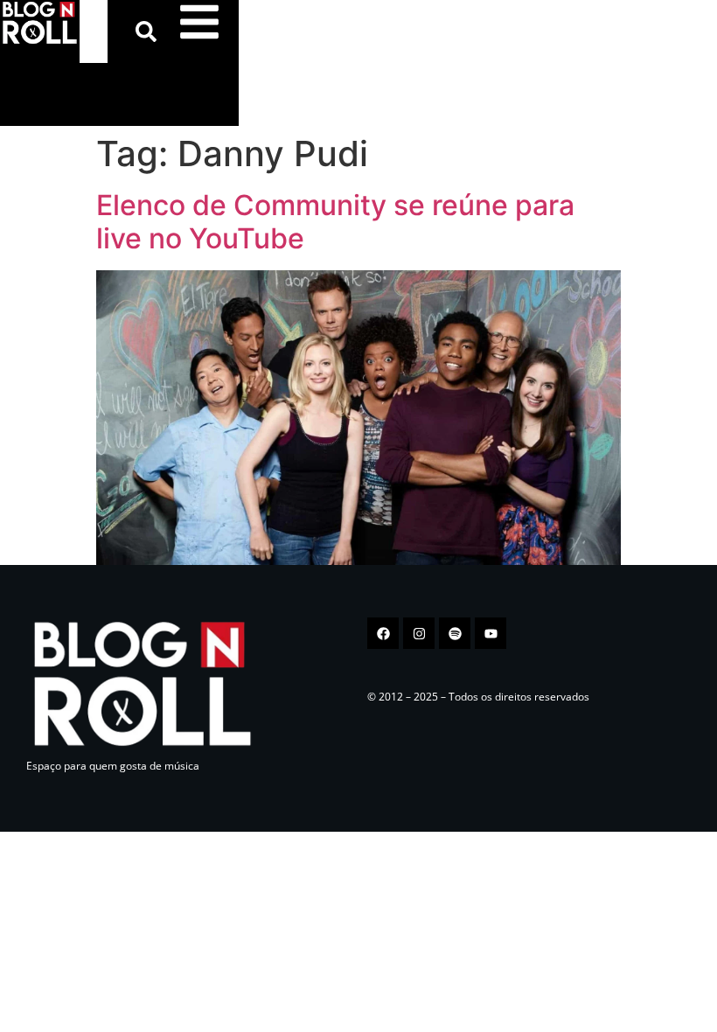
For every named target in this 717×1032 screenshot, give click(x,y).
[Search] (149, 31)
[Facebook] (383, 633)
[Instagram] (419, 633)
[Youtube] (490, 633)
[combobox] (94, 31)
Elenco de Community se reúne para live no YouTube (335, 221)
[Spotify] (454, 633)
